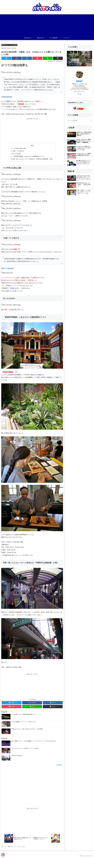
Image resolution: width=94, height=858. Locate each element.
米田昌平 (79, 81)
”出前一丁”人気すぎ (18, 151)
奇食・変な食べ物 (12, 48)
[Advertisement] (47, 24)
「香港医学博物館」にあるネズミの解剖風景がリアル (28, 156)
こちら (81, 91)
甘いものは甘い (17, 153)
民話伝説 (4, 48)
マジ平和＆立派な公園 (19, 148)
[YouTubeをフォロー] (80, 94)
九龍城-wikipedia (6, 96)
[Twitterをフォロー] (78, 94)
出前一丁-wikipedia (7, 268)
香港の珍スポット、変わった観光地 (10, 44)
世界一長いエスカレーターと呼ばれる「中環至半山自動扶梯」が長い (32, 159)
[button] (90, 120)
